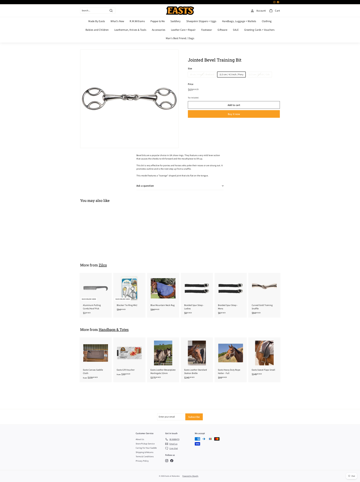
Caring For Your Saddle (146, 448)
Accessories (158, 29)
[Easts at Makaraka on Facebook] (171, 460)
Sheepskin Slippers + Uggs (201, 21)
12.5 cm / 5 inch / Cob (259, 74)
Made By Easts (96, 21)
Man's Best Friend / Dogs (180, 38)
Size (190, 68)
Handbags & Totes (114, 329)
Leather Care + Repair (183, 29)
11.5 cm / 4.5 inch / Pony (231, 74)
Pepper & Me (157, 21)
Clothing (267, 21)
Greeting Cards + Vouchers (259, 29)
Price (190, 84)
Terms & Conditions (145, 456)
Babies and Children (97, 29)
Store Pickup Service (145, 443)
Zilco (103, 265)
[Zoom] (129, 99)
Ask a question (145, 185)
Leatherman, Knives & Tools (130, 29)
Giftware (222, 29)
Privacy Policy (142, 460)
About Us (140, 439)
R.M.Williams (137, 21)
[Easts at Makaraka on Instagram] (166, 460)
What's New (117, 21)
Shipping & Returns (144, 452)
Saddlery (175, 21)
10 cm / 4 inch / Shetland (202, 74)
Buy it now (234, 114)
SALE (236, 29)
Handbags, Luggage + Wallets (239, 21)
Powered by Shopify (190, 476)
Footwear (206, 29)
